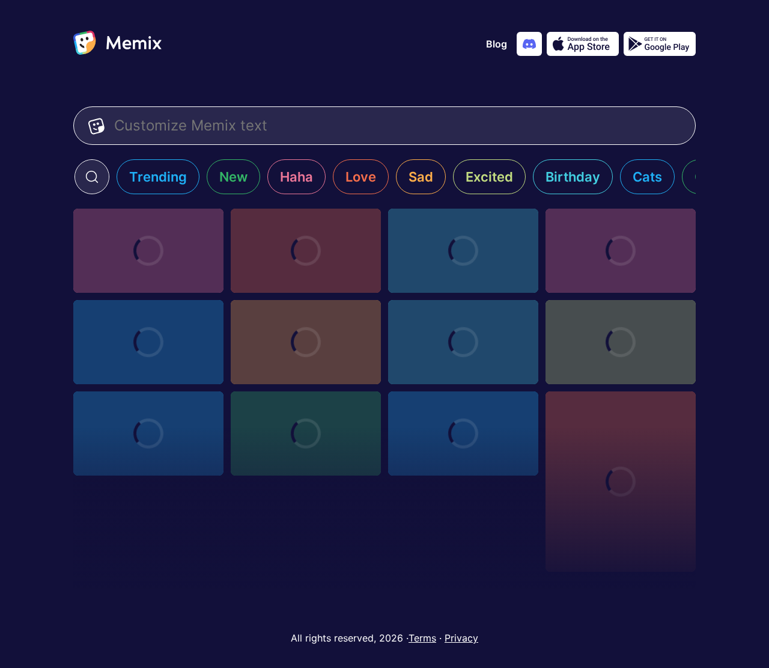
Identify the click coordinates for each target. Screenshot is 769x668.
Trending (158, 177)
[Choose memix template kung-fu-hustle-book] (463, 433)
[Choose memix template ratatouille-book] (306, 433)
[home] (117, 44)
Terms (422, 638)
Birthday (573, 177)
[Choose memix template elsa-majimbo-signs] (148, 251)
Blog (496, 44)
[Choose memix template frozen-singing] (306, 342)
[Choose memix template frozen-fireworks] (463, 342)
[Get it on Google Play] (660, 44)
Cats (647, 177)
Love (360, 177)
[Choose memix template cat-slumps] (621, 481)
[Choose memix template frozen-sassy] (148, 342)
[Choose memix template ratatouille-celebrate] (148, 433)
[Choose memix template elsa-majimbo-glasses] (463, 251)
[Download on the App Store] (583, 44)
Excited (489, 177)
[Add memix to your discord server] (529, 44)
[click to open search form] (92, 177)
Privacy (461, 638)
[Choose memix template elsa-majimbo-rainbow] (306, 251)
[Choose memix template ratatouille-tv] (621, 342)
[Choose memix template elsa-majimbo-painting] (621, 251)
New (233, 177)
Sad (421, 177)
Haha (296, 177)
